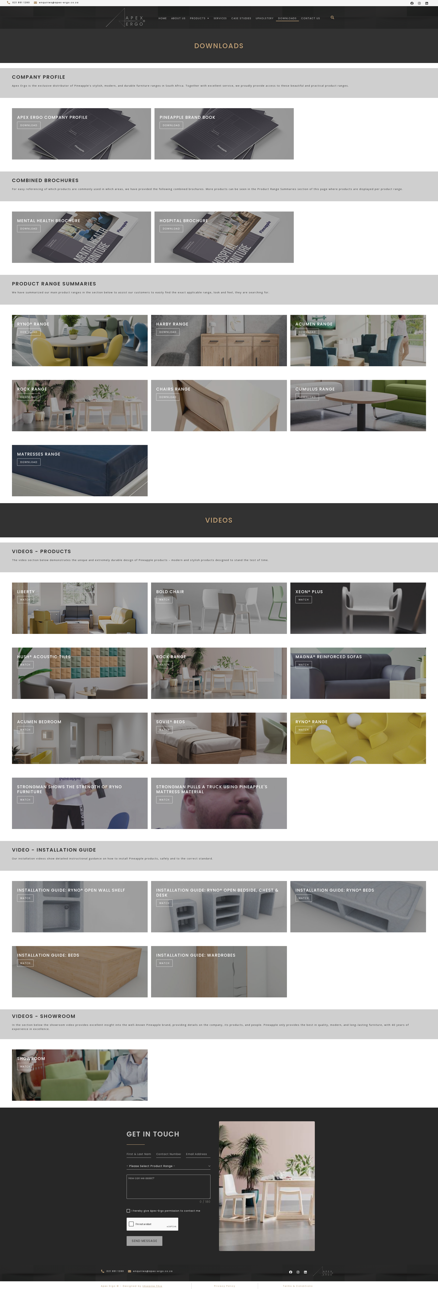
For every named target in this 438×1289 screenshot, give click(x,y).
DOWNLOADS (287, 18)
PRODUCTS (198, 18)
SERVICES (220, 18)
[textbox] (167, 1166)
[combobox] (168, 1166)
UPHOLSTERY (265, 18)
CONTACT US (310, 18)
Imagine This (152, 1286)
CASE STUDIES (241, 18)
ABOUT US (178, 18)
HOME (163, 18)
